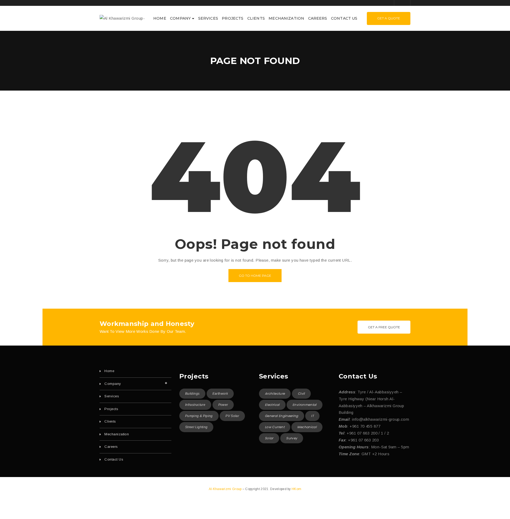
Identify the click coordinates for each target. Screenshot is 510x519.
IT (312, 416)
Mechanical (307, 427)
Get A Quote (388, 18)
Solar (269, 438)
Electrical (272, 404)
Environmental (304, 404)
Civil (301, 393)
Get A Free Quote (384, 327)
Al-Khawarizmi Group (226, 489)
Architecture (275, 393)
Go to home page (255, 276)
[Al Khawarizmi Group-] (122, 18)
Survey (291, 438)
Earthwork (220, 393)
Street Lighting (196, 427)
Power (223, 405)
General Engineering (281, 416)
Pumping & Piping (199, 416)
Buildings (192, 393)
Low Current (274, 427)
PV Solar (232, 416)
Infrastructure (195, 405)
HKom (296, 489)
